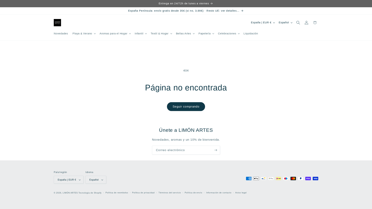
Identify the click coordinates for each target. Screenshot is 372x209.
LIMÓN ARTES (70, 193)
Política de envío (193, 192)
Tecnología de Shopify (90, 193)
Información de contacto (218, 192)
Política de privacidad (143, 192)
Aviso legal (241, 192)
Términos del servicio (170, 192)
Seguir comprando (186, 106)
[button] (83, 33)
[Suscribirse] (216, 150)
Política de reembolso (116, 192)
